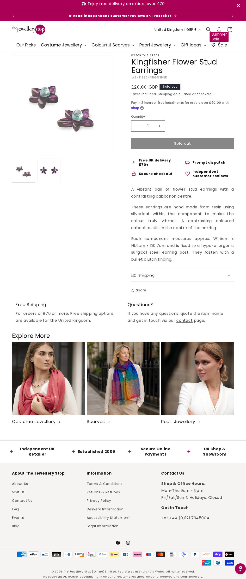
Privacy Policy (99, 500)
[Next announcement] (232, 16)
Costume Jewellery (33, 421)
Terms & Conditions (105, 483)
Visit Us (18, 492)
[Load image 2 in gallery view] (49, 170)
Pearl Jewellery (178, 421)
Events (18, 517)
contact (184, 320)
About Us (20, 483)
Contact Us (22, 500)
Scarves (96, 421)
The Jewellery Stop (77, 571)
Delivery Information (105, 509)
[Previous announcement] (13, 16)
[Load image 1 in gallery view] (23, 170)
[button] (208, 29)
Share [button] (141, 290)
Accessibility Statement (108, 517)
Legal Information (103, 526)
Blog (15, 526)
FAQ (15, 509)
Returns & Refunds (103, 492)
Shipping (165, 94)
